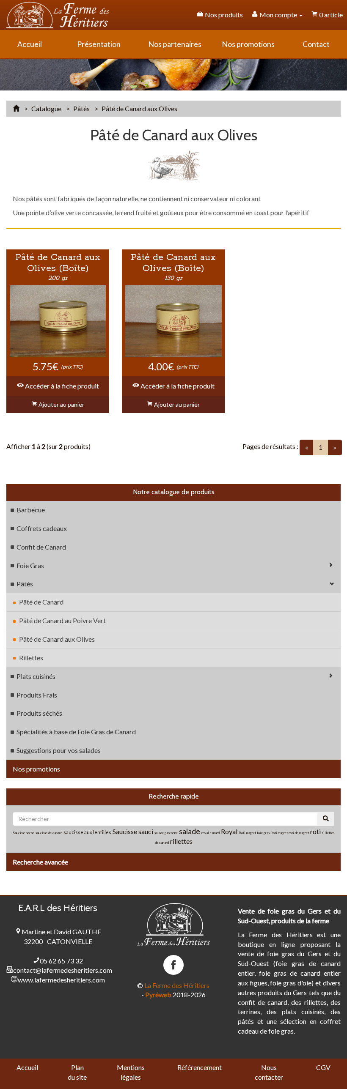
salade (189, 831)
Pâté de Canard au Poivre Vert (62, 620)
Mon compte (278, 15)
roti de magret (299, 833)
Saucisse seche (23, 833)
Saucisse (125, 831)
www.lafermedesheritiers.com (61, 980)
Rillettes (31, 658)
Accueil (27, 1067)
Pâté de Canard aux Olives (57, 639)
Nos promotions (36, 769)
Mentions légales (131, 1072)
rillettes (181, 841)
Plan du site (77, 1072)
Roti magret (279, 833)
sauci (145, 831)
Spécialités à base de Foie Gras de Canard (76, 732)
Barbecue (31, 510)
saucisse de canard (49, 833)
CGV (323, 1067)
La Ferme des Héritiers (176, 985)
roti (316, 831)
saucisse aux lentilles (87, 832)
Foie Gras (30, 565)
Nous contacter (269, 1072)
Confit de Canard (41, 547)
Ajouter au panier (60, 404)
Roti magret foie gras (254, 833)
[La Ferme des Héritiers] (57, 15)
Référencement (199, 1067)
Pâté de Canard (41, 602)
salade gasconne (166, 833)
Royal (229, 831)
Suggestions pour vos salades (59, 750)
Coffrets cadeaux (42, 528)
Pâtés (25, 584)
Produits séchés (39, 713)
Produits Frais (37, 695)
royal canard (210, 833)
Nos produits (223, 15)
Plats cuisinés (36, 676)
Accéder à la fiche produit (61, 386)
